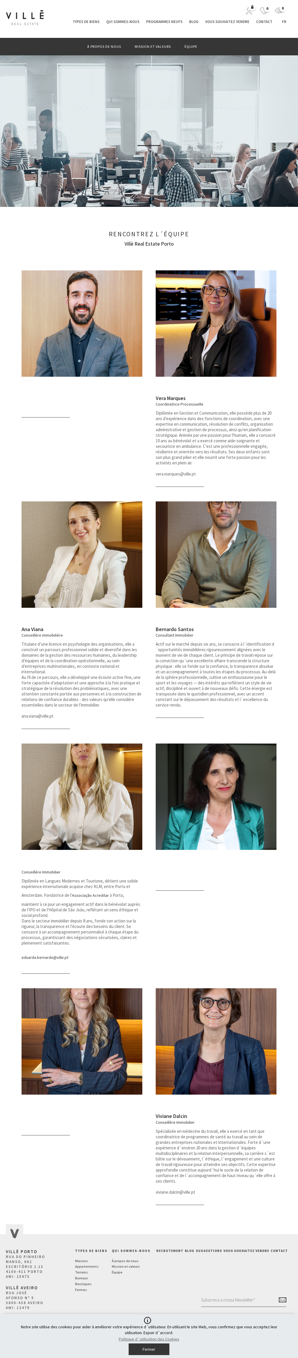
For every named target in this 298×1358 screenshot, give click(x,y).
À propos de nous (104, 46)
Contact (264, 21)
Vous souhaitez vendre (227, 21)
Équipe (191, 46)
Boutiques (83, 1284)
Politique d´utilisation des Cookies (149, 1339)
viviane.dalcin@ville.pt (175, 1192)
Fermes (81, 1289)
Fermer (149, 1349)
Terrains (81, 1272)
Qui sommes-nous (122, 21)
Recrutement (169, 1251)
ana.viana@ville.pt (38, 716)
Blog (193, 21)
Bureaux (81, 1278)
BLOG (189, 1251)
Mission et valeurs (153, 46)
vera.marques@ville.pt (176, 474)
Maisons (81, 1261)
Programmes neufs (164, 21)
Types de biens (86, 21)
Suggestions (209, 1251)
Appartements (87, 1266)
